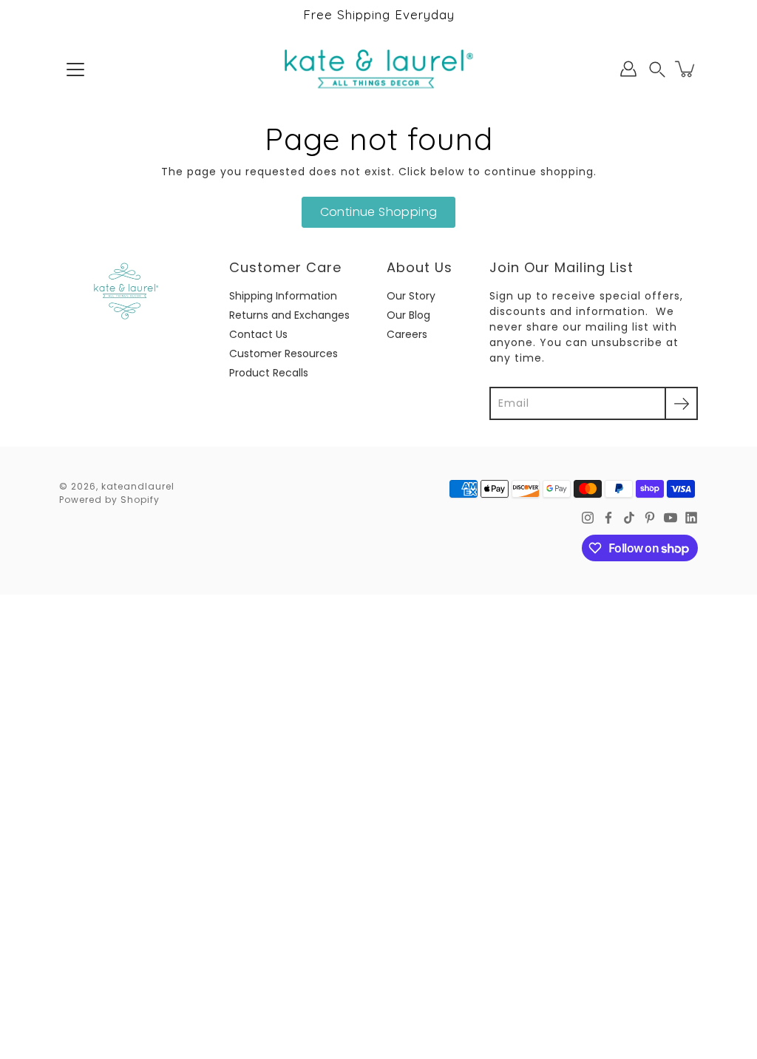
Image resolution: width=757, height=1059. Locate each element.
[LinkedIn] (691, 518)
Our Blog (408, 315)
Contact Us (258, 334)
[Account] (628, 69)
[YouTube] (670, 518)
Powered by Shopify (109, 499)
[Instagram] (587, 518)
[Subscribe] (681, 403)
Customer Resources (283, 353)
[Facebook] (608, 518)
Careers (407, 334)
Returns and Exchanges (289, 315)
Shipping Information (283, 295)
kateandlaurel (137, 486)
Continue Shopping (379, 211)
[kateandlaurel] (379, 69)
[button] (657, 69)
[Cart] (686, 69)
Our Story (411, 295)
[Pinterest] (649, 518)
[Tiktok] (629, 518)
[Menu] (75, 69)
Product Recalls (268, 372)
